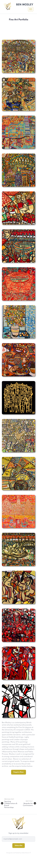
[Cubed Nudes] (18, 701)
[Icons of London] (18, 170)
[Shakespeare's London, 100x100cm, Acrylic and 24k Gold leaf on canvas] (18, 132)
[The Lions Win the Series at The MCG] (18, 246)
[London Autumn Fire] (18, 511)
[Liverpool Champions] (18, 625)
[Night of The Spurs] (18, 435)
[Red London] (18, 397)
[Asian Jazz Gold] (18, 587)
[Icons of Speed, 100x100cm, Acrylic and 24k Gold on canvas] (18, 94)
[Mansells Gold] (18, 473)
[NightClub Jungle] (18, 663)
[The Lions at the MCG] (18, 283)
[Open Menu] (30, 9)
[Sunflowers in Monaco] (18, 321)
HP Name (4, 833)
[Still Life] (18, 359)
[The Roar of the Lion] (18, 208)
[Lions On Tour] (18, 549)
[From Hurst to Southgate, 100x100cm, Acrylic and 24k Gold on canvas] (18, 56)
